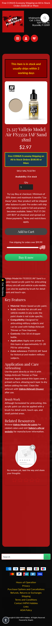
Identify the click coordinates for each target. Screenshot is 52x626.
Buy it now (26, 257)
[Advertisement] (26, 515)
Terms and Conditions (26, 599)
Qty (26, 182)
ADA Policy (26, 610)
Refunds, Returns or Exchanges (26, 592)
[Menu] (17, 38)
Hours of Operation (26, 582)
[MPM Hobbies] (13, 21)
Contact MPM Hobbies (26, 603)
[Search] (47, 557)
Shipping (26, 596)
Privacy (26, 585)
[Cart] (34, 38)
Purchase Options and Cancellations (26, 589)
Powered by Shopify (26, 620)
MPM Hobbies (25, 617)
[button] (5, 620)
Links (26, 606)
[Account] (26, 38)
